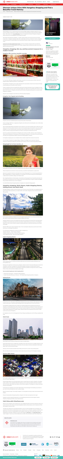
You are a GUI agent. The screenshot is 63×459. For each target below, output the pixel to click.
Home (8, 4)
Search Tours (55, 1)
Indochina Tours (53, 4)
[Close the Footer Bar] (58, 457)
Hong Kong (28, 412)
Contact (48, 1)
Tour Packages (13, 4)
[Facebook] (55, 437)
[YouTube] (59, 437)
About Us (44, 1)
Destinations (38, 4)
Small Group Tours (23, 4)
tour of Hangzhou (16, 33)
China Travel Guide (30, 1)
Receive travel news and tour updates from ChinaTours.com (52, 86)
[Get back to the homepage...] (10, 437)
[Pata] (56, 444)
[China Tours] (10, 1)
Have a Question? (52, 38)
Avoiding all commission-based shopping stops (11, 43)
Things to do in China (9, 11)
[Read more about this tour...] (52, 27)
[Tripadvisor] (49, 65)
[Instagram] (57, 437)
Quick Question (54, 457)
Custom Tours (30, 4)
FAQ (35, 1)
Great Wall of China (36, 412)
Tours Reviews (39, 1)
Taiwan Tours (45, 4)
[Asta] (49, 444)
